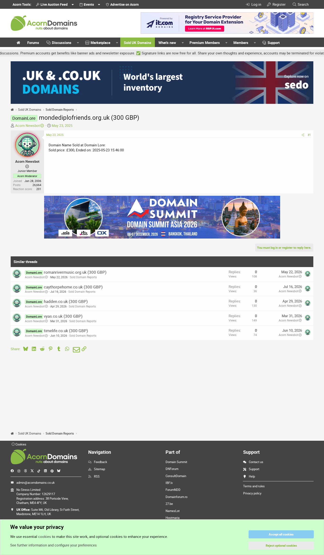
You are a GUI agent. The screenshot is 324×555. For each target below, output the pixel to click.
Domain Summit (176, 462)
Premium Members (205, 42)
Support (274, 42)
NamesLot (173, 511)
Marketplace (100, 42)
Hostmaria (173, 518)
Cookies (20, 444)
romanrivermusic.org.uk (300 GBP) (75, 272)
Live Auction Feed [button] (54, 4)
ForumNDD (173, 490)
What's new (167, 42)
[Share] (303, 135)
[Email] (75, 350)
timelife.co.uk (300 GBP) (66, 330)
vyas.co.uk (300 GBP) (63, 316)
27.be (169, 504)
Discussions (61, 42)
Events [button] (89, 4)
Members (240, 42)
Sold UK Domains (137, 42)
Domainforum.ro (176, 497)
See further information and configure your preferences (53, 545)
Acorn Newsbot (27, 125)
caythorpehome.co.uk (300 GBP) (73, 287)
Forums (33, 42)
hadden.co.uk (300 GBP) (66, 301)
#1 (309, 135)
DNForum (172, 469)
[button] (78, 42)
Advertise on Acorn (124, 4)
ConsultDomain (176, 476)
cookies (44, 536)
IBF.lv (169, 483)
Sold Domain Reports (83, 277)
